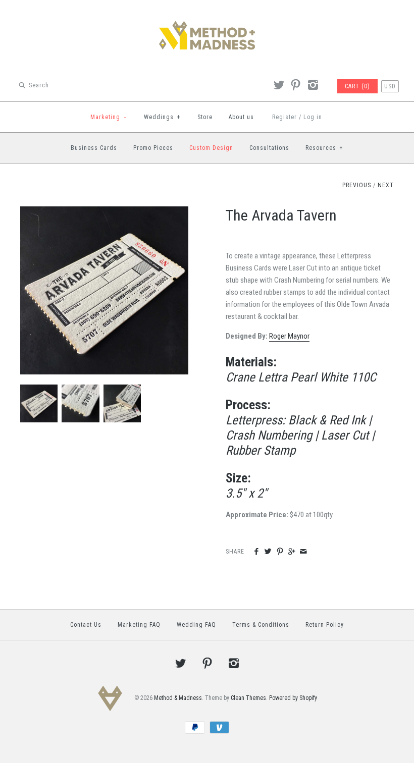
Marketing (108, 117)
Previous (356, 185)
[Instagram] (312, 86)
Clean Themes (248, 698)
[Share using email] (303, 552)
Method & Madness (178, 698)
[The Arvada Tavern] (104, 212)
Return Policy (324, 624)
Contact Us (85, 624)
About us (241, 117)
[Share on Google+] (291, 552)
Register (284, 117)
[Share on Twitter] (268, 552)
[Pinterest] (295, 86)
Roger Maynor (289, 336)
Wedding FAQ (196, 624)
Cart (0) (357, 86)
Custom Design (211, 147)
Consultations (269, 147)
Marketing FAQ (139, 624)
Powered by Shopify (293, 698)
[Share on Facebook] (256, 552)
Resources (324, 147)
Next (386, 185)
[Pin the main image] (280, 552)
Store (205, 117)
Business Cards (94, 147)
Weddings (162, 117)
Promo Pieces (153, 147)
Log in (312, 117)
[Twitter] (278, 86)
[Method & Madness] (207, 16)
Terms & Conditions (260, 624)
